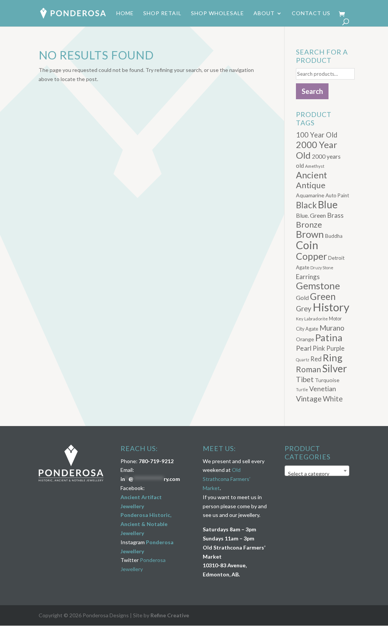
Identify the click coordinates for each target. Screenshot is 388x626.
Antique (310, 185)
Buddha (334, 236)
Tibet (305, 379)
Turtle (302, 389)
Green (323, 296)
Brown (310, 234)
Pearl (303, 348)
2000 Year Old (316, 150)
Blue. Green (311, 215)
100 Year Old (316, 135)
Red (316, 358)
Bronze (309, 224)
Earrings (308, 277)
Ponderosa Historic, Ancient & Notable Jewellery (145, 524)
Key (299, 318)
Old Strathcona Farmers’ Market (226, 479)
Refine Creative (169, 615)
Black (306, 205)
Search (312, 91)
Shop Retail (162, 13)
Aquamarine (310, 195)
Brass (335, 215)
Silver (334, 368)
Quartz (302, 359)
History (331, 307)
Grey (303, 308)
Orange (305, 339)
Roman (308, 369)
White (333, 399)
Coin (307, 245)
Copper (311, 256)
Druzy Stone (321, 267)
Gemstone (318, 285)
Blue (328, 204)
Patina (329, 337)
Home (125, 13)
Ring (333, 357)
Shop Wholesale (217, 13)
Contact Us (311, 13)
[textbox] (317, 474)
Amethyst (314, 166)
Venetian (322, 388)
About (264, 13)
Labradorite (316, 319)
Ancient (311, 175)
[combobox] (317, 470)
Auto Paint (337, 195)
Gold (302, 297)
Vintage (309, 398)
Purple (335, 348)
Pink (319, 348)
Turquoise (327, 380)
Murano (331, 327)
